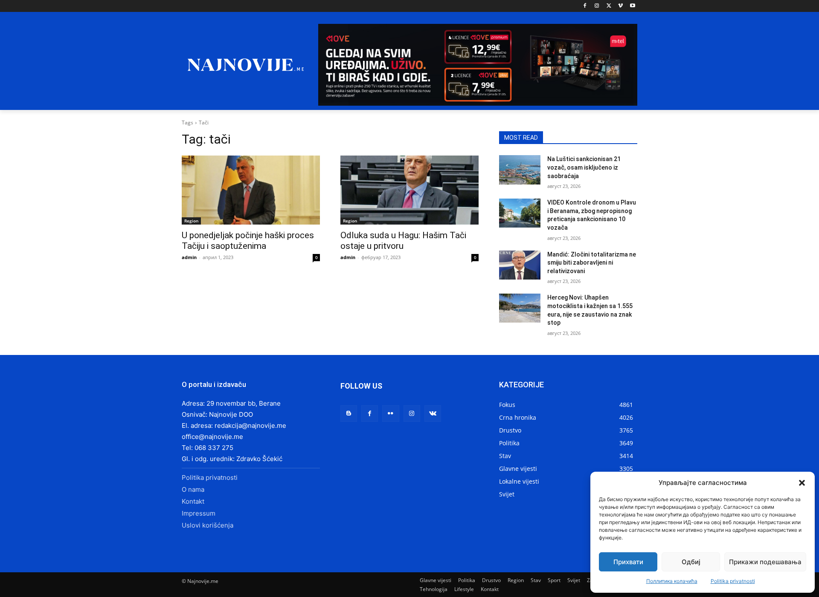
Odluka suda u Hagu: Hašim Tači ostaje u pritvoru (403, 240)
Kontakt (193, 501)
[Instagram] (597, 6)
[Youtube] (632, 6)
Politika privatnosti (733, 581)
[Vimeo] (620, 6)
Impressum (198, 513)
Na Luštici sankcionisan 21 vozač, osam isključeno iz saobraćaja (584, 167)
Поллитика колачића (671, 581)
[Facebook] (585, 6)
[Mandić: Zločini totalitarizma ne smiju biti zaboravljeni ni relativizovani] (519, 265)
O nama (193, 489)
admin (189, 257)
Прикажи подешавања (765, 562)
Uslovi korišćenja (207, 525)
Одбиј (691, 562)
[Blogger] (348, 413)
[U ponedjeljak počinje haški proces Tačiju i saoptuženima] (251, 190)
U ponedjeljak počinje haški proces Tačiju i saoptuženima (248, 240)
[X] (609, 6)
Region (191, 221)
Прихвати (628, 562)
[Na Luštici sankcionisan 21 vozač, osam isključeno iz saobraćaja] (519, 169)
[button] (802, 483)
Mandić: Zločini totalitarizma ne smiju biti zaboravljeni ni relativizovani (591, 262)
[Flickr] (390, 413)
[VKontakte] (432, 413)
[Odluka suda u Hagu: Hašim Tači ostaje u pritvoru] (409, 190)
